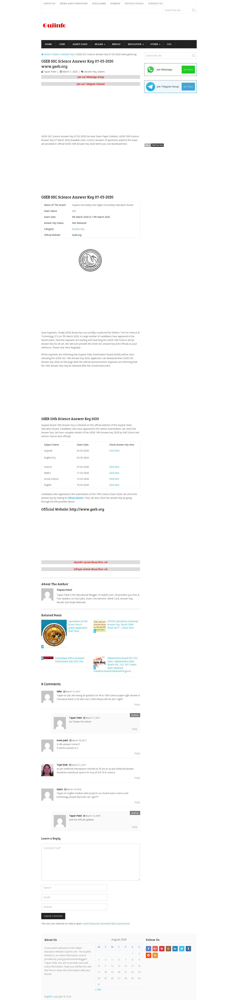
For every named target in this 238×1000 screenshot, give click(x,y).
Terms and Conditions (74, 3)
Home (48, 44)
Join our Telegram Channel (91, 83)
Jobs (62, 44)
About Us (49, 3)
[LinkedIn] (175, 948)
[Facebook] (148, 948)
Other (154, 44)
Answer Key (90, 71)
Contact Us (155, 3)
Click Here (114, 450)
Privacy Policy (134, 3)
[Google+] (155, 948)
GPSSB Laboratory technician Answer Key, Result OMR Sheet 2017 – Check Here (122, 624)
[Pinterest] (161, 948)
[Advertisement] (138, 27)
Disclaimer (99, 3)
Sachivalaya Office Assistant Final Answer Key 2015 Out (69, 660)
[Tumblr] (188, 948)
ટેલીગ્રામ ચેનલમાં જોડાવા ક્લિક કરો (91, 569)
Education (134, 44)
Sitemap (115, 3)
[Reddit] (148, 955)
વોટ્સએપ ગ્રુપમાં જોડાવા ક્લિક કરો (91, 562)
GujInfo (48, 996)
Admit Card (80, 44)
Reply (137, 704)
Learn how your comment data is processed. (106, 923)
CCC (169, 44)
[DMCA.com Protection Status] (154, 146)
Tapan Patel (50, 71)
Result (116, 44)
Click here (114, 466)
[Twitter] (181, 948)
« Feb (98, 989)
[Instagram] (168, 948)
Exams (99, 44)
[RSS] (155, 955)
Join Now (188, 69)
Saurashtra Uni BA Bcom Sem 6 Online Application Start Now (77, 626)
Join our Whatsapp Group (91, 76)
